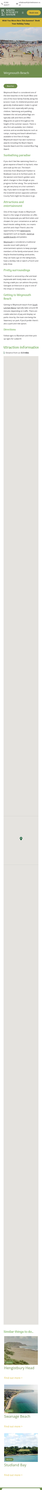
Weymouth (8, 242)
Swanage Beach (17, 1416)
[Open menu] (22, 12)
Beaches (10, 86)
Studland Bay (15, 1464)
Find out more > (13, 1378)
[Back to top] (39, 1487)
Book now (33, 12)
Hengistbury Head (19, 1367)
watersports (25, 230)
